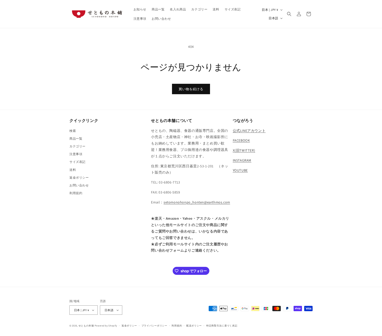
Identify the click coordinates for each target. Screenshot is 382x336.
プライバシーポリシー (154, 325)
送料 (72, 170)
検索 (72, 131)
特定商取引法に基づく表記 (221, 325)
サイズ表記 (77, 162)
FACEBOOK (241, 140)
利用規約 (75, 193)
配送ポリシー (194, 325)
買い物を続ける (191, 89)
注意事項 (75, 154)
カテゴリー (77, 146)
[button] (289, 14)
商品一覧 (75, 139)
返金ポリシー (79, 178)
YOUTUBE (240, 170)
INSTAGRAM (242, 160)
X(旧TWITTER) (244, 150)
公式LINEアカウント (249, 130)
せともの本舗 (86, 325)
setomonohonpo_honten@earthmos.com (197, 202)
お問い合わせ (79, 185)
